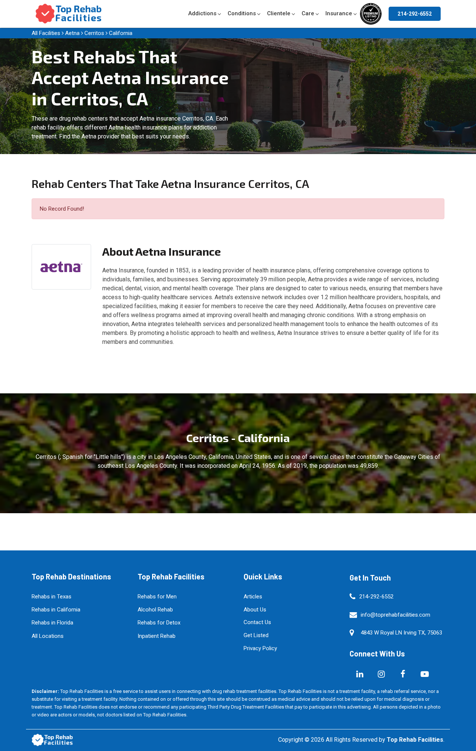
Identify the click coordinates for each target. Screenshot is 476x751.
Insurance (338, 13)
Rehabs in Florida (52, 622)
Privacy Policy (260, 648)
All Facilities (46, 33)
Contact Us (257, 622)
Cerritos (94, 33)
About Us (255, 609)
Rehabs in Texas (51, 596)
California (120, 33)
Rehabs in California (56, 609)
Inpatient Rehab (157, 636)
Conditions (242, 13)
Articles (253, 596)
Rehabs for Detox (159, 622)
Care (308, 13)
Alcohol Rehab (155, 609)
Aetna (72, 33)
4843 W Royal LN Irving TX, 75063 (401, 632)
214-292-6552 (415, 14)
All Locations (48, 636)
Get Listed (256, 635)
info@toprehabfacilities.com (395, 614)
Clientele (278, 13)
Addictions (202, 13)
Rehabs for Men (157, 596)
